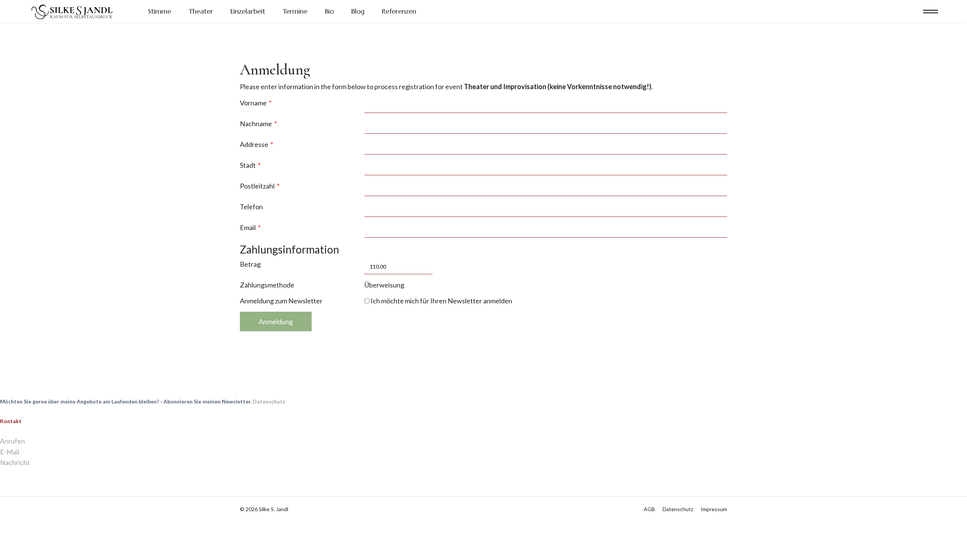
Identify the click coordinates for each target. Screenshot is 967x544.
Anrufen (12, 441)
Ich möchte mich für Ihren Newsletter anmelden (440, 301)
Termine (295, 11)
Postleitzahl (260, 186)
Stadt (250, 165)
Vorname (256, 103)
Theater (200, 11)
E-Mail (9, 452)
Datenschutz (269, 401)
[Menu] (930, 11)
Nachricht (15, 462)
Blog (358, 11)
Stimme (159, 11)
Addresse (256, 144)
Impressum (714, 509)
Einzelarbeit (247, 11)
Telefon (251, 206)
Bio (329, 11)
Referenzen (399, 11)
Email (250, 227)
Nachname (258, 123)
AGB (649, 509)
